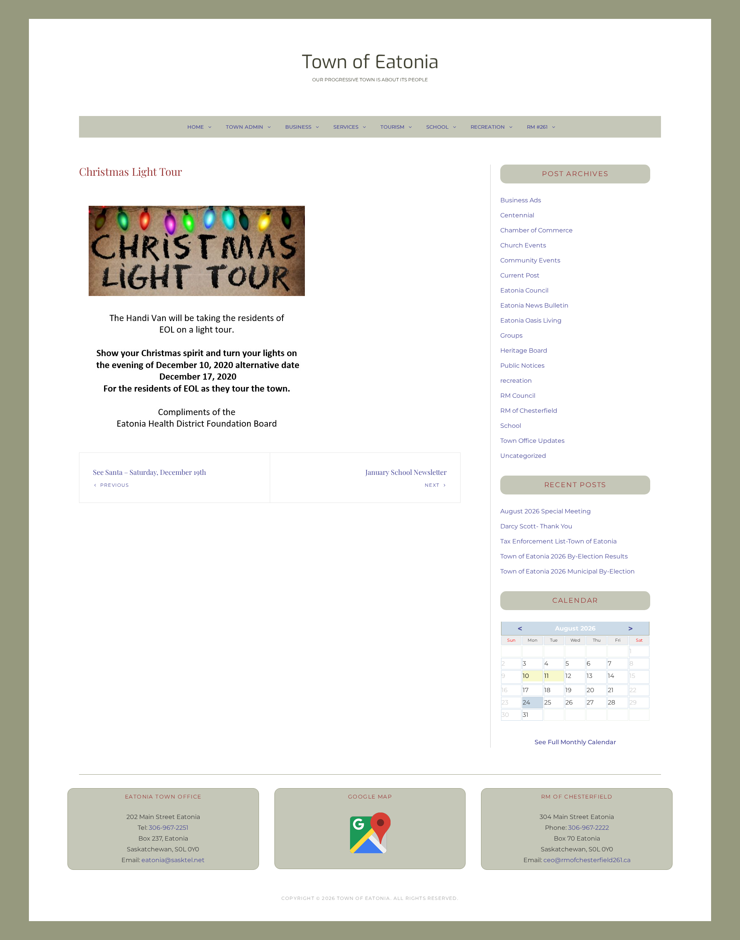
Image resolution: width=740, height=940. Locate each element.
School (437, 127)
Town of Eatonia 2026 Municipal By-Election (567, 571)
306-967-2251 (168, 827)
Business (298, 127)
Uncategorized (523, 455)
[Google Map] (370, 833)
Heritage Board (523, 350)
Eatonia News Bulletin (534, 305)
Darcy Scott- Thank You (536, 526)
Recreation (488, 127)
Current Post (520, 275)
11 (554, 676)
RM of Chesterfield (528, 410)
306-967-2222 (588, 827)
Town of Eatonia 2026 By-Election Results (564, 556)
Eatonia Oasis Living (531, 320)
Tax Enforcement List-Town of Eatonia (558, 541)
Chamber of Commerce (536, 230)
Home (195, 127)
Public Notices (522, 365)
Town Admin (244, 127)
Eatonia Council (524, 290)
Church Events (523, 245)
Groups (511, 335)
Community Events (530, 260)
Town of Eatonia (370, 62)
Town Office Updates (532, 440)
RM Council (517, 395)
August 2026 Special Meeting (545, 511)
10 (532, 676)
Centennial (517, 215)
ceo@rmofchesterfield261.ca (587, 860)
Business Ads (520, 200)
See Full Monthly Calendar (575, 742)
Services (345, 127)
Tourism (392, 127)
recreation (516, 380)
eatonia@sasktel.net (173, 860)
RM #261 (537, 127)
